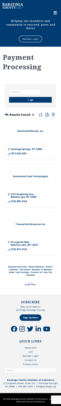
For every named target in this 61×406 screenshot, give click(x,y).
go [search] (31, 99)
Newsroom (30, 347)
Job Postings (22, 272)
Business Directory (17, 266)
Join (30, 351)
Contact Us (36, 272)
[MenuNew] (55, 12)
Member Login (30, 356)
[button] (6, 114)
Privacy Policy (30, 364)
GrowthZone (39, 402)
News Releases (36, 266)
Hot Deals (25, 269)
